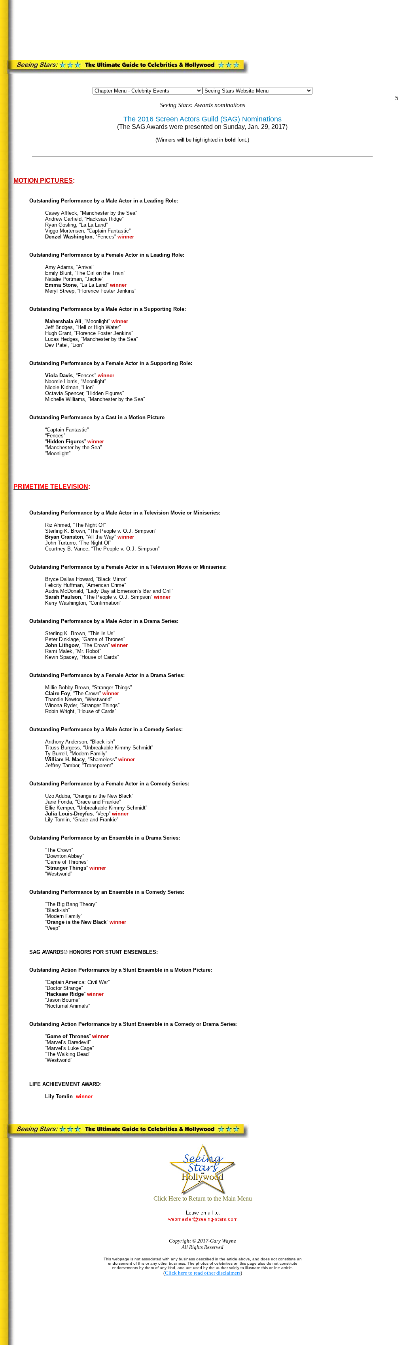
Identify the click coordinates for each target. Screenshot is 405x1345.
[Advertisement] (163, 21)
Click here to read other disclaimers (202, 1273)
